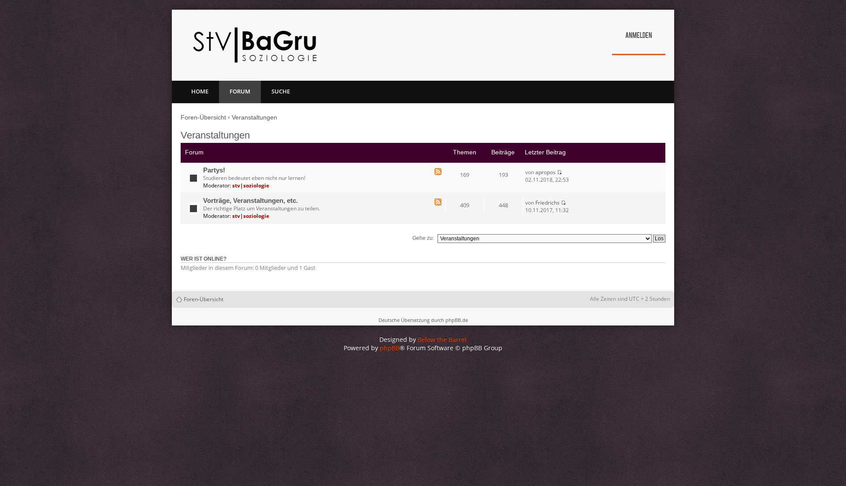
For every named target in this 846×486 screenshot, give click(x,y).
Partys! (214, 170)
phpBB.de (456, 320)
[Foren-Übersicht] (255, 45)
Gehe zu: (423, 238)
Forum (240, 91)
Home (199, 91)
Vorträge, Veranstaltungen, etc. (250, 200)
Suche (280, 91)
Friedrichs (547, 202)
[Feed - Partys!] (438, 172)
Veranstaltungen (254, 117)
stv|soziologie (250, 185)
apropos (545, 172)
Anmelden (638, 36)
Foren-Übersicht (203, 117)
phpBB (390, 348)
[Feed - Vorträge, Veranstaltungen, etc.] (438, 202)
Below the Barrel (442, 339)
